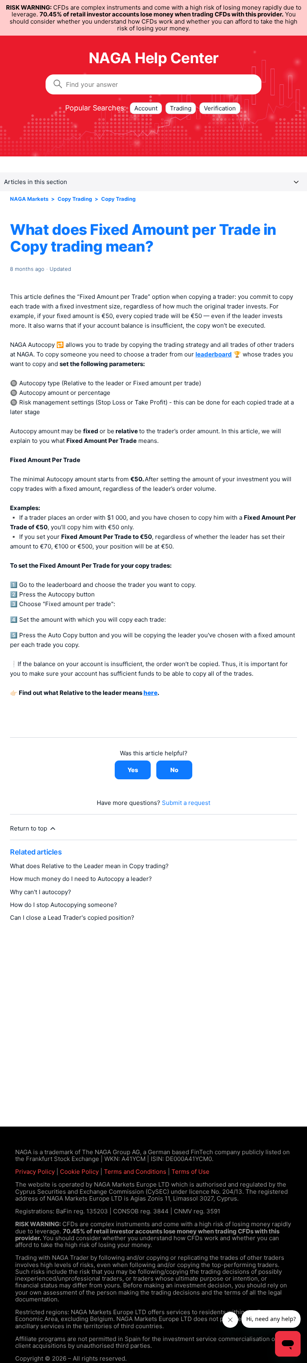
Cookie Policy (79, 1171)
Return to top (29, 828)
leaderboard (213, 354)
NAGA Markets (29, 199)
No (174, 770)
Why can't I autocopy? (40, 892)
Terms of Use (190, 1171)
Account (145, 108)
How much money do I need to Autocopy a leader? (81, 879)
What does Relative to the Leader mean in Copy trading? (89, 866)
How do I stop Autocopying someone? (63, 905)
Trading (180, 108)
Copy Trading (75, 199)
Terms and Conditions (135, 1171)
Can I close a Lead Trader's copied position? (72, 917)
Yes (133, 770)
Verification (220, 108)
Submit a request (186, 803)
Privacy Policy (35, 1171)
